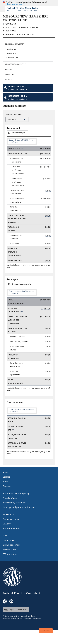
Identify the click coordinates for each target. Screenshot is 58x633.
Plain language (10, 498)
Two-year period (13, 114)
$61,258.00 (45, 316)
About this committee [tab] (15, 64)
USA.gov (7, 524)
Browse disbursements (21, 284)
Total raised (11, 49)
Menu (2, 9)
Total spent (11, 53)
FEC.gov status (10, 554)
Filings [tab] (8, 80)
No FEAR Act (8, 514)
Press (5, 481)
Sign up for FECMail (18, 609)
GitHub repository (11, 545)
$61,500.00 (45, 167)
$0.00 (48, 190)
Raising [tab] (8, 69)
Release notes (9, 549)
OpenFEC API (9, 540)
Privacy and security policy (16, 493)
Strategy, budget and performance (20, 507)
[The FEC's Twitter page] (5, 601)
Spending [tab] (9, 74)
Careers (6, 477)
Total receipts (15, 148)
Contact (7, 486)
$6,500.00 (46, 199)
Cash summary (12, 57)
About (5, 472)
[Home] (26, 9)
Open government (11, 519)
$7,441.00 (45, 308)
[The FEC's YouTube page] (11, 601)
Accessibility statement (14, 502)
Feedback (46, 631)
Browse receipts (18, 133)
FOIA (5, 535)
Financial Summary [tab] (14, 44)
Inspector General (11, 528)
